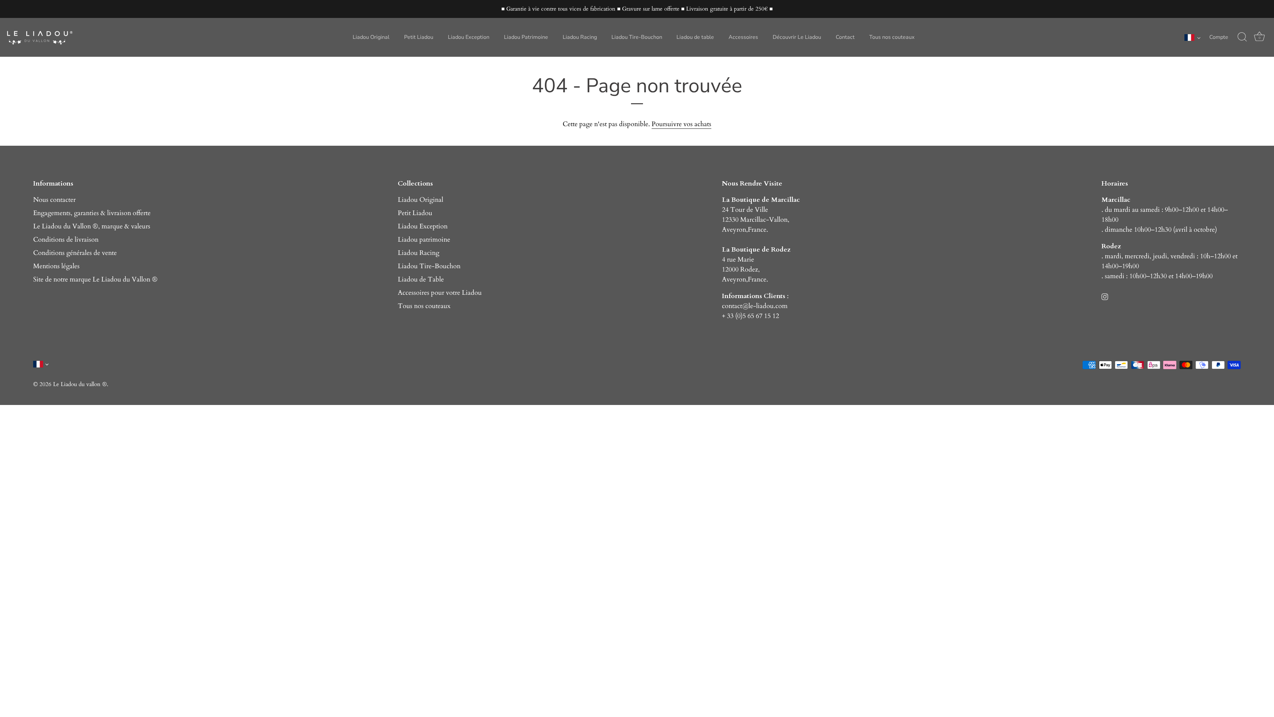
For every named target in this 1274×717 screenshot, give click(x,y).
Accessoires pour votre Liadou (440, 292)
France (757, 229)
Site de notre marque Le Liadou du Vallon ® (95, 279)
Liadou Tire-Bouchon (636, 37)
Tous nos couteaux (892, 37)
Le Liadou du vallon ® (80, 384)
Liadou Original (371, 37)
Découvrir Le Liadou (797, 37)
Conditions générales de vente (75, 252)
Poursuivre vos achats (681, 124)
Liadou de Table (421, 279)
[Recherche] (1242, 37)
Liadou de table (695, 37)
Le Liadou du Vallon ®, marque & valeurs (91, 226)
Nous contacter (54, 199)
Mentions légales (56, 266)
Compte (1218, 37)
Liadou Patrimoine (526, 37)
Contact (845, 37)
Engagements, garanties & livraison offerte (92, 212)
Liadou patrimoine (424, 239)
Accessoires (743, 37)
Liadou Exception (468, 37)
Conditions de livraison (66, 239)
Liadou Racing (580, 37)
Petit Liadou (418, 37)
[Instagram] (1104, 295)
